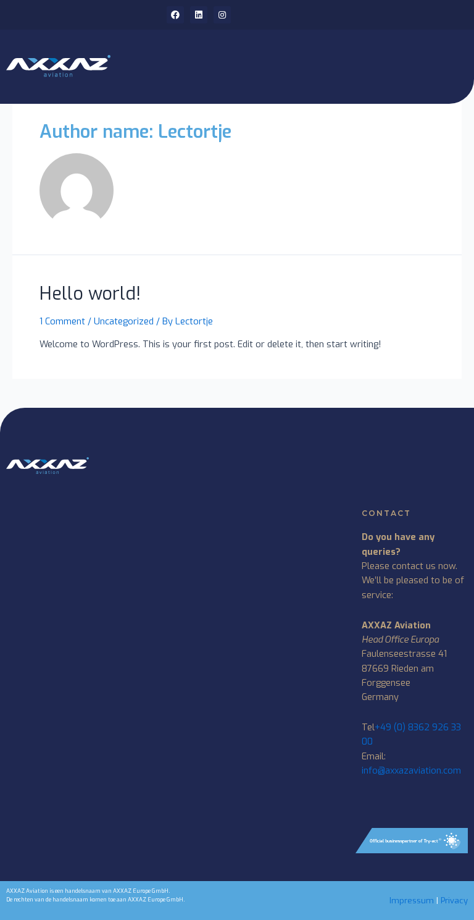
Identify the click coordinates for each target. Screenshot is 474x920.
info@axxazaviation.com (411, 770)
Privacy (454, 900)
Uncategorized (124, 321)
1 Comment (62, 321)
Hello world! (90, 294)
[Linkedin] (198, 14)
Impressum (411, 900)
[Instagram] (222, 14)
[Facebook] (175, 14)
